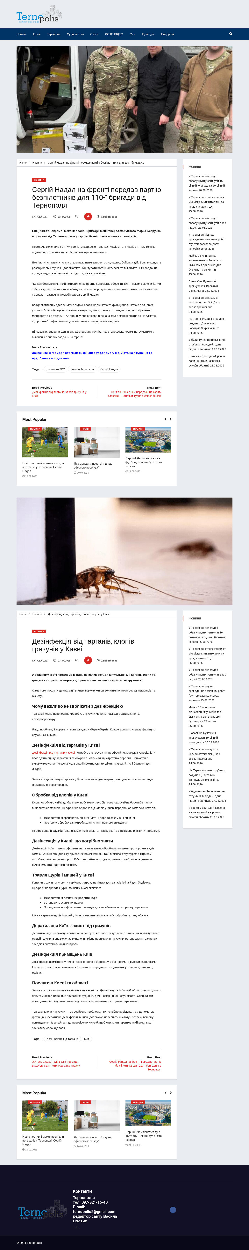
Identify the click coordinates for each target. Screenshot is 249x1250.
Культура (148, 34)
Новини (21, 34)
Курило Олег (40, 217)
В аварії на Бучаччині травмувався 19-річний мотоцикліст (203, 286)
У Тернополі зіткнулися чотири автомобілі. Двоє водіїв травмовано (204, 302)
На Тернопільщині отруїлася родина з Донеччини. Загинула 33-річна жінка (207, 323)
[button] (167, 421)
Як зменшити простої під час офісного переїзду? (93, 466)
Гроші (36, 34)
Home (23, 162)
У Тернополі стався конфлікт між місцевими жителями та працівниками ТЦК (207, 202)
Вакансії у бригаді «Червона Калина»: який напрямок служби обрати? (207, 361)
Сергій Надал (109, 369)
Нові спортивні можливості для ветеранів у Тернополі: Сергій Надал (43, 467)
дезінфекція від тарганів (62, 1038)
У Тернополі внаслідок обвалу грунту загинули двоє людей (207, 223)
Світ (132, 34)
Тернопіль (53, 34)
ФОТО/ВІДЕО (114, 34)
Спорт (94, 34)
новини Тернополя (83, 369)
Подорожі (167, 34)
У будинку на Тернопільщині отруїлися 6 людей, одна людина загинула (207, 344)
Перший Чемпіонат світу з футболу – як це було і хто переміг (143, 462)
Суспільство (75, 34)
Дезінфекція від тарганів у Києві (53, 752)
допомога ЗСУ (55, 369)
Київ (86, 1038)
